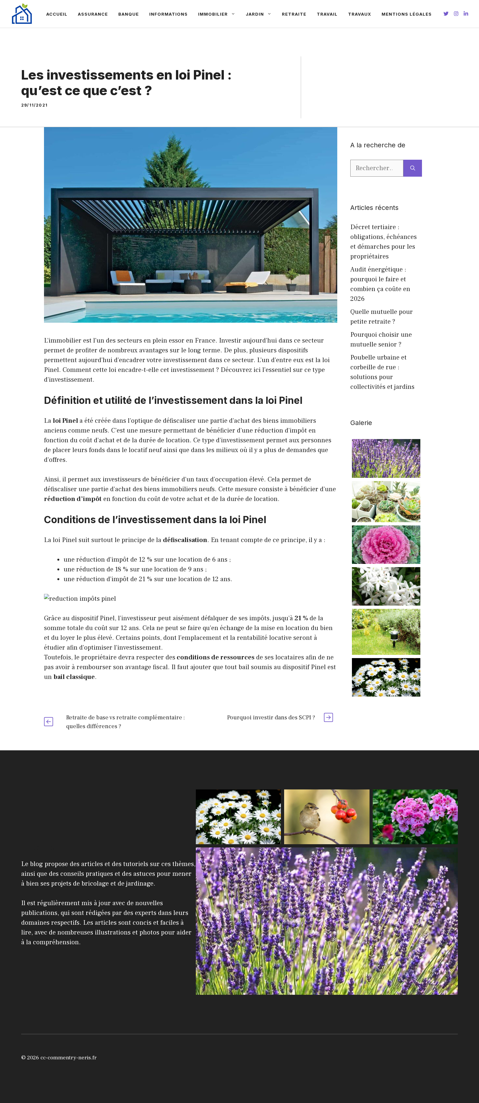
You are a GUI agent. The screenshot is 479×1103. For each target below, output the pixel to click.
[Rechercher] (412, 168)
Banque (128, 14)
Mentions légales (407, 14)
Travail (327, 14)
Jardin (255, 14)
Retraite (294, 14)
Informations (168, 14)
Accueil (56, 14)
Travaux (359, 14)
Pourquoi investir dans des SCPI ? (271, 717)
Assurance (93, 14)
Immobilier (213, 14)
